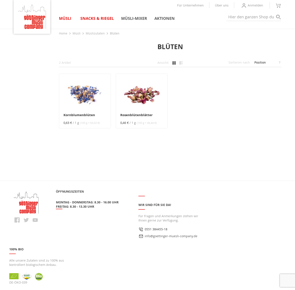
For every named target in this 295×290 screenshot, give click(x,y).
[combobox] (253, 17)
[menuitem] (66, 18)
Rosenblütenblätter (136, 115)
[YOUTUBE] (35, 220)
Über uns (221, 5)
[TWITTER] (26, 220)
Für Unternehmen (190, 5)
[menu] (119, 18)
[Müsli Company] (32, 17)
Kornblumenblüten (79, 115)
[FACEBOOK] (17, 220)
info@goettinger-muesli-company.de (171, 236)
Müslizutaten (96, 33)
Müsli (77, 33)
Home (63, 33)
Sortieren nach (239, 62)
